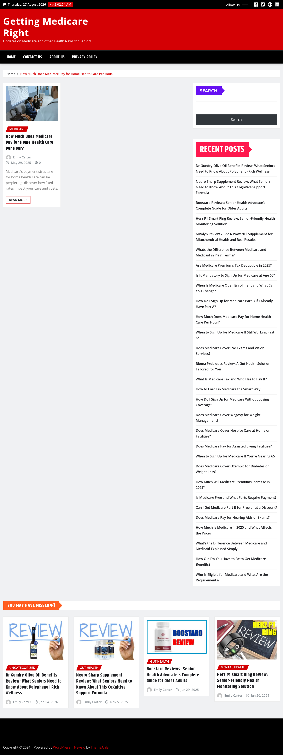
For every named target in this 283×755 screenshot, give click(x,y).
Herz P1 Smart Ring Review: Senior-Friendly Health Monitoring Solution (242, 680)
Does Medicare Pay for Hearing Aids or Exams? (233, 517)
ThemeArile (100, 747)
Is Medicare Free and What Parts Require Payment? (236, 497)
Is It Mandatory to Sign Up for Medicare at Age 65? (235, 275)
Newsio (79, 747)
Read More (18, 200)
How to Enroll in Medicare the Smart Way (228, 389)
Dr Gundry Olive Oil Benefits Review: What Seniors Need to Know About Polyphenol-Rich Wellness (34, 684)
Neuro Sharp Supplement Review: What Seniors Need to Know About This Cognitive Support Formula (233, 187)
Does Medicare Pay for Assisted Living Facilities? (234, 446)
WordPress (61, 747)
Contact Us (32, 57)
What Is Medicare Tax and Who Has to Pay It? (231, 379)
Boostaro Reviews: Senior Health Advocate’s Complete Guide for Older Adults (173, 675)
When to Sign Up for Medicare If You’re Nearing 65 (235, 456)
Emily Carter (22, 157)
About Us (57, 57)
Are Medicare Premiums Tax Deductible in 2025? (234, 265)
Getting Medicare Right (45, 27)
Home (11, 57)
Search (209, 90)
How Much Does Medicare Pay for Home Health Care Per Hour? (67, 74)
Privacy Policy (85, 57)
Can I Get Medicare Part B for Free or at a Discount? (236, 507)
